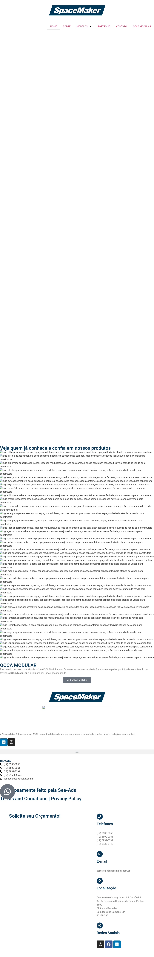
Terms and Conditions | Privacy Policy (41, 798)
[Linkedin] (4, 742)
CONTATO (121, 26)
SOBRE (67, 26)
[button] (77, 751)
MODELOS (82, 26)
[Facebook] (108, 944)
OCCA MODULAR (142, 26)
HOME (53, 26)
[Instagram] (11, 742)
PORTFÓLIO (104, 26)
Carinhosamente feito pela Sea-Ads (38, 790)
